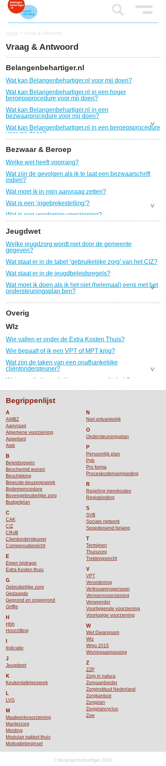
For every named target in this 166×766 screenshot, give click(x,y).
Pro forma (96, 467)
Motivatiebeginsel (24, 743)
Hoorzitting (17, 630)
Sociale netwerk (103, 521)
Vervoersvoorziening (107, 595)
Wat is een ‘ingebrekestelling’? (48, 203)
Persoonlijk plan (103, 454)
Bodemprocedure (24, 489)
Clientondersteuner (26, 539)
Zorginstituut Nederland (111, 689)
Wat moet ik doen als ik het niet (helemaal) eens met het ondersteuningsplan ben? (82, 288)
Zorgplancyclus (102, 709)
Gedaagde (17, 593)
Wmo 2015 (97, 645)
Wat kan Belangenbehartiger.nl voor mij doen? (69, 80)
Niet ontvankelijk (103, 419)
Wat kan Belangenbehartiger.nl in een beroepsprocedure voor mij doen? (83, 130)
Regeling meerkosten (108, 491)
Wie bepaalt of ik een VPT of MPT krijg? (60, 351)
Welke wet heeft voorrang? (42, 162)
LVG (10, 700)
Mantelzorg (17, 724)
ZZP (90, 669)
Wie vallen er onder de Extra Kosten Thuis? (65, 339)
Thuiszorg (96, 552)
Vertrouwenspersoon (108, 589)
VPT (90, 576)
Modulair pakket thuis (28, 737)
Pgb (90, 460)
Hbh (10, 624)
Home (12, 33)
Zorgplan (95, 702)
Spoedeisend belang (108, 528)
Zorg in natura (100, 676)
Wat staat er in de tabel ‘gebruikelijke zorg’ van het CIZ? (82, 261)
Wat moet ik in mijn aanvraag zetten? (56, 191)
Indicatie (15, 648)
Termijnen (96, 545)
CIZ (9, 526)
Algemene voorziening (29, 432)
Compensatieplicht (25, 545)
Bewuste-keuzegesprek (30, 482)
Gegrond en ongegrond (30, 600)
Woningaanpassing (106, 652)
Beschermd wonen (25, 469)
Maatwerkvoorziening (28, 717)
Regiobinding (100, 497)
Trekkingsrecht (101, 558)
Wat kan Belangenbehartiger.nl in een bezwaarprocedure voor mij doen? (57, 112)
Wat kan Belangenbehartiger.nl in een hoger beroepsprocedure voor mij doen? (66, 95)
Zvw (90, 715)
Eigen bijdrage (21, 563)
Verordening (99, 582)
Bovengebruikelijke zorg (31, 495)
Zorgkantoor (99, 696)
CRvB (12, 532)
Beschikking (18, 476)
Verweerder (98, 602)
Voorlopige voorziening (110, 615)
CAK (10, 519)
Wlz (90, 639)
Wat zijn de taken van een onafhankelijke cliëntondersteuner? (62, 365)
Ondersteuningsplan (107, 436)
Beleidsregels (20, 463)
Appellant (16, 439)
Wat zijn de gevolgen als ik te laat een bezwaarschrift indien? (78, 176)
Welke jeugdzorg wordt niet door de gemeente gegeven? (69, 247)
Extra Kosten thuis (25, 569)
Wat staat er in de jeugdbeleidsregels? (58, 273)
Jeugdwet (16, 665)
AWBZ (12, 419)
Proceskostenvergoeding (112, 473)
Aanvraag (16, 426)
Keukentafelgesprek (27, 682)
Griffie (12, 606)
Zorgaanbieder (101, 682)
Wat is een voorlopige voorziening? (54, 214)
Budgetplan (18, 502)
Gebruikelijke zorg (25, 587)
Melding (14, 730)
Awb (10, 445)
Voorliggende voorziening (113, 608)
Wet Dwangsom (102, 632)
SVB (90, 515)
